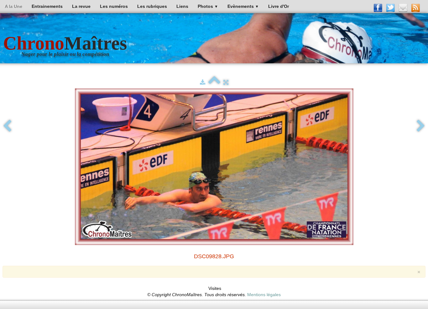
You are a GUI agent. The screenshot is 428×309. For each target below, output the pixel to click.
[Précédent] (7, 126)
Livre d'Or (278, 6)
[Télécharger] (202, 82)
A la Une (13, 6)
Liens (182, 6)
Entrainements (47, 6)
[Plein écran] (225, 82)
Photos (208, 6)
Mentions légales (264, 294)
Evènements (243, 6)
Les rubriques (152, 6)
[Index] (214, 82)
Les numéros (114, 6)
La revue (81, 6)
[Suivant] (420, 126)
